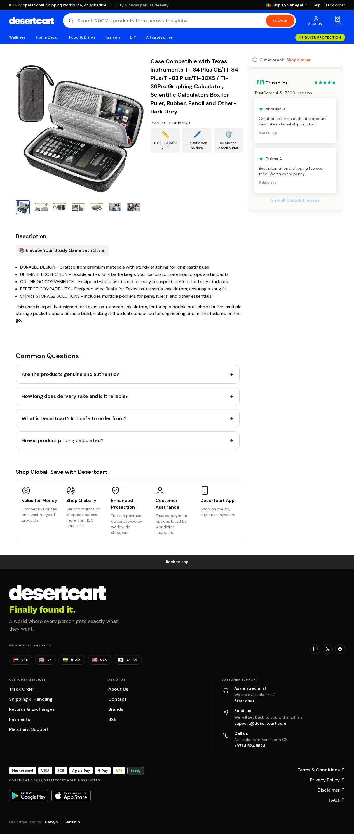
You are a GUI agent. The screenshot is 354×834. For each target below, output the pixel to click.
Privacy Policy (327, 780)
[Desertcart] (31, 20)
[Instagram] (315, 649)
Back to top (177, 561)
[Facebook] (340, 649)
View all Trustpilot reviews (295, 200)
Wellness (17, 37)
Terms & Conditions (321, 770)
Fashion (112, 37)
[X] (328, 649)
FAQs (337, 800)
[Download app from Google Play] (28, 795)
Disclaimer (331, 790)
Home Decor (47, 37)
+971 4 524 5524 (250, 745)
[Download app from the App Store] (71, 795)
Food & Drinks (82, 37)
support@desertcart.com (260, 723)
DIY (133, 37)
